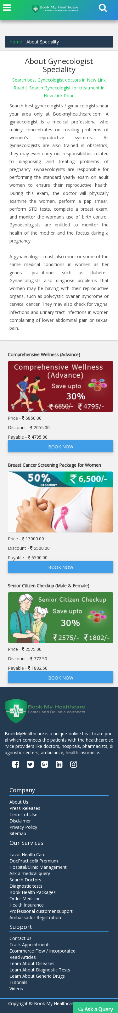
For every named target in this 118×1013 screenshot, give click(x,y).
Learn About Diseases (31, 963)
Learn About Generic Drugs (37, 976)
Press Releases (24, 808)
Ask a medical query (29, 873)
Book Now (60, 447)
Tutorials (18, 982)
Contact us (20, 938)
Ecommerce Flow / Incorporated (42, 951)
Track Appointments (30, 945)
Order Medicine (25, 899)
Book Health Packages (32, 892)
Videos (16, 989)
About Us (18, 802)
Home (15, 42)
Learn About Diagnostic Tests (39, 970)
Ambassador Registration (35, 917)
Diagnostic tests (25, 886)
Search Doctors (25, 880)
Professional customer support (41, 911)
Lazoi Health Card (27, 854)
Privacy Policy (23, 827)
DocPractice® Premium (33, 861)
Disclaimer (20, 821)
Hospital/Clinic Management (38, 867)
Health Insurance (26, 905)
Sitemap (17, 833)
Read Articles (22, 957)
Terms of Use (23, 814)
